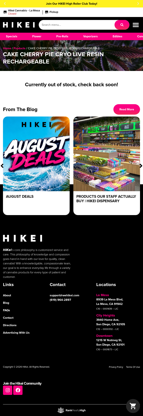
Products (20, 48)
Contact (8, 318)
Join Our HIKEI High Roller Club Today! (71, 3)
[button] (5, 3)
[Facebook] (18, 390)
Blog (6, 303)
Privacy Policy (116, 367)
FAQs (6, 310)
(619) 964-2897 (60, 300)
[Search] (122, 25)
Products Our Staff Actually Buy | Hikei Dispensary (106, 199)
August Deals (20, 196)
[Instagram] (7, 390)
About (7, 295)
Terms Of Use (133, 367)
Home (7, 48)
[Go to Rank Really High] (71, 410)
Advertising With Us (16, 332)
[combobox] (77, 25)
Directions (10, 325)
